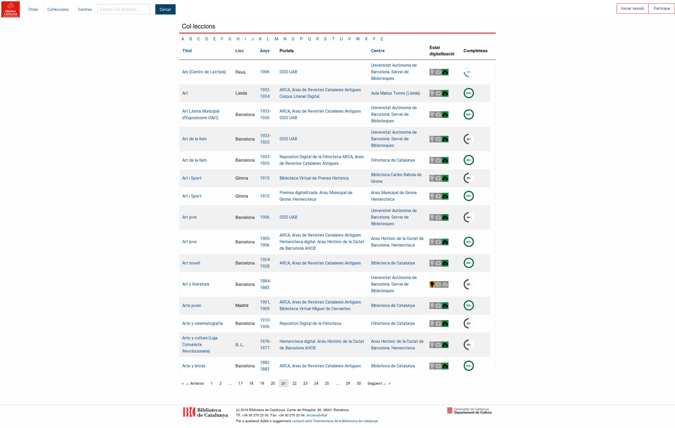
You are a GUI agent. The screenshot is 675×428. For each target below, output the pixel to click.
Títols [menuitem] (33, 9)
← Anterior (195, 383)
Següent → (377, 383)
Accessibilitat (317, 415)
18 (251, 383)
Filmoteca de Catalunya (393, 160)
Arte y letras (193, 365)
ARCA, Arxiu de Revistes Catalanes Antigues (320, 89)
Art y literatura (195, 284)
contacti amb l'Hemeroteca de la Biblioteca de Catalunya (335, 421)
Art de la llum (194, 138)
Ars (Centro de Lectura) (204, 71)
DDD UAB (288, 71)
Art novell (191, 263)
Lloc (239, 50)
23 (305, 383)
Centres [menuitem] (85, 9)
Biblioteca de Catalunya (393, 263)
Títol (187, 50)
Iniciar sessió (632, 8)
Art (185, 93)
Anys (265, 50)
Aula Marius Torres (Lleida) (395, 93)
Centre (378, 50)
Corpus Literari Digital (299, 96)
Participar (662, 8)
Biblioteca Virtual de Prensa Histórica (314, 178)
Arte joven (191, 305)
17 (240, 383)
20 (273, 383)
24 (316, 383)
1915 (264, 178)
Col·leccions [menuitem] (58, 9)
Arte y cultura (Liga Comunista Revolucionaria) (200, 344)
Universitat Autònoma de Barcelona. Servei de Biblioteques (394, 72)
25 (327, 383)
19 (262, 383)
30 (359, 383)
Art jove (189, 217)
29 (348, 383)
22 (294, 383)
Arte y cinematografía (202, 323)
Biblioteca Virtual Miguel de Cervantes (314, 308)
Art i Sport (191, 178)
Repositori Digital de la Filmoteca (310, 156)
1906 (264, 71)
